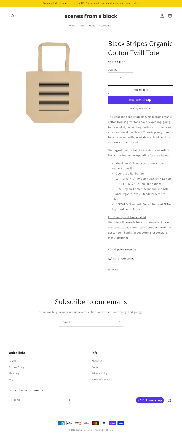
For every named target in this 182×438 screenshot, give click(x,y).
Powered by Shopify (104, 430)
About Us (97, 360)
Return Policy (16, 367)
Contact (96, 367)
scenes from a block (85, 430)
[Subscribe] (119, 322)
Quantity (112, 69)
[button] (13, 16)
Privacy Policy (99, 373)
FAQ (11, 379)
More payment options (141, 108)
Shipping (14, 373)
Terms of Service (101, 379)
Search (13, 360)
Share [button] (115, 269)
